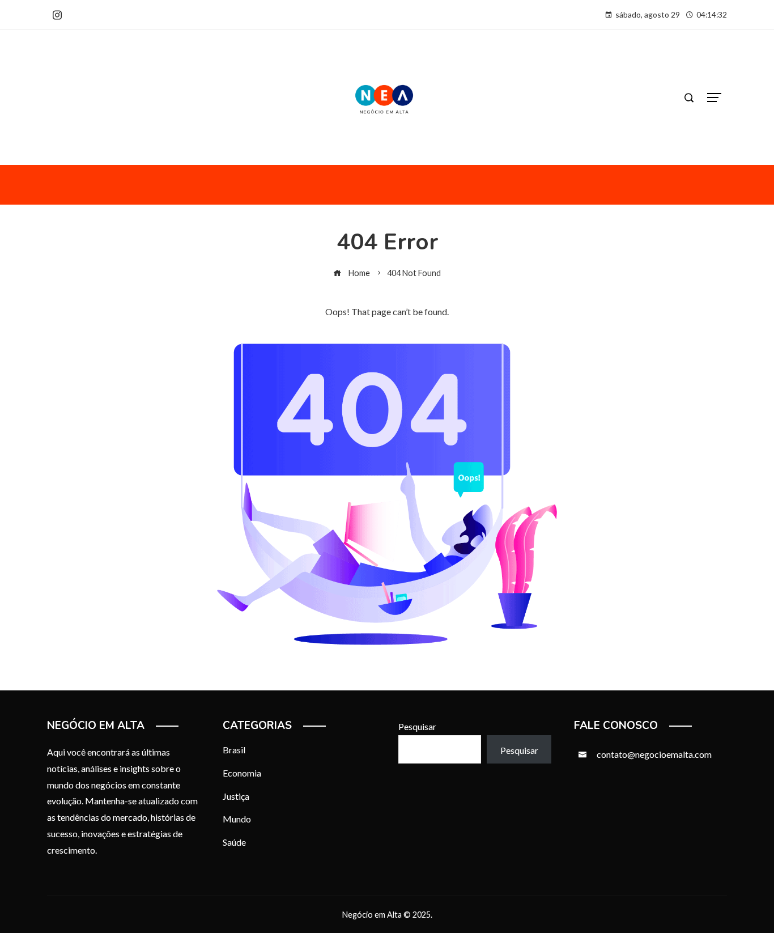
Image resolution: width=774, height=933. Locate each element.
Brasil (234, 749)
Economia (242, 772)
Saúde (234, 842)
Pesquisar (417, 726)
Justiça (236, 796)
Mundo (237, 818)
